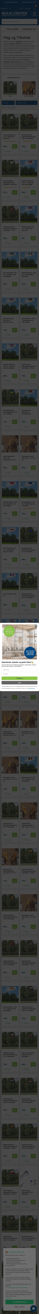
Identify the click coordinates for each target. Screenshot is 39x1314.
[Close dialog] (35, 626)
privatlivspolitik (31, 688)
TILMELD (19, 678)
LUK (19, 683)
